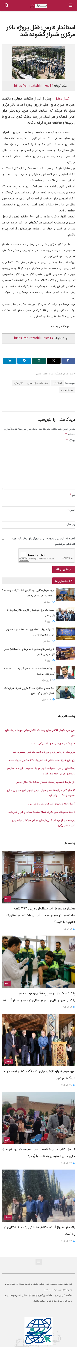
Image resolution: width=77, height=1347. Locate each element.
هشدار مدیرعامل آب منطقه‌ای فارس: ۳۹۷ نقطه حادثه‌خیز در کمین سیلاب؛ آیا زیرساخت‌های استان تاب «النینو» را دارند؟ (39, 915)
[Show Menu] (70, 6)
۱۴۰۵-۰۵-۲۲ (67, 1241)
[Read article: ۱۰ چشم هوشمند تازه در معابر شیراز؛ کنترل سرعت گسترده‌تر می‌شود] (65, 673)
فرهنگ (58, 374)
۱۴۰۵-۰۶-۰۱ (67, 929)
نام (72, 495)
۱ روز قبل (47, 602)
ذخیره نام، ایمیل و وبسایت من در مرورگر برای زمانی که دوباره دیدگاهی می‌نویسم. (43, 541)
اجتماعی (8, 1061)
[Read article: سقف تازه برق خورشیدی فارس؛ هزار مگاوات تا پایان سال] (65, 614)
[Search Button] (6, 6)
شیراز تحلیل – (60, 98)
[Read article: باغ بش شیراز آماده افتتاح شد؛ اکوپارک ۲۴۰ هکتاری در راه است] (38, 1196)
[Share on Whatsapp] (39, 361)
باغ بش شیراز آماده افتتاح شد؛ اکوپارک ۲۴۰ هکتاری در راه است (42, 760)
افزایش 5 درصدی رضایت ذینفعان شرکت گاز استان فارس (45, 782)
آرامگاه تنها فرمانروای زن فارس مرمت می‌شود (51, 804)
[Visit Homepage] (38, 6)
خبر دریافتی (48, 374)
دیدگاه (70, 440)
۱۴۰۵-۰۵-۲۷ (67, 1163)
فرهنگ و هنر (67, 390)
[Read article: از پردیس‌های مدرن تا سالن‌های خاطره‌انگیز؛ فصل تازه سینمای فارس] (65, 653)
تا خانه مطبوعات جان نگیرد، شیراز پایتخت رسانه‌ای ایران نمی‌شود (41, 812)
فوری (7, 1139)
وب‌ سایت (70, 524)
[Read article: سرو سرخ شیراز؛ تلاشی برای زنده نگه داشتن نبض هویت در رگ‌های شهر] (38, 1040)
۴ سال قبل (70, 374)
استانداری (57, 383)
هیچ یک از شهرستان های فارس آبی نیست (53, 744)
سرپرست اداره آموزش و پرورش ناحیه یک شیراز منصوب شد (44, 752)
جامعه (7, 899)
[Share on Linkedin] (9, 361)
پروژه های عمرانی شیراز (38, 383)
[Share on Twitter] (53, 361)
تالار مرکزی (18, 383)
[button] (39, 1262)
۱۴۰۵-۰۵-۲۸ (67, 1085)
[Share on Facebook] (68, 361)
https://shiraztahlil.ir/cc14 (33, 85)
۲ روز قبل (47, 680)
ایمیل (71, 510)
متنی (38, 374)
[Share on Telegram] (24, 361)
